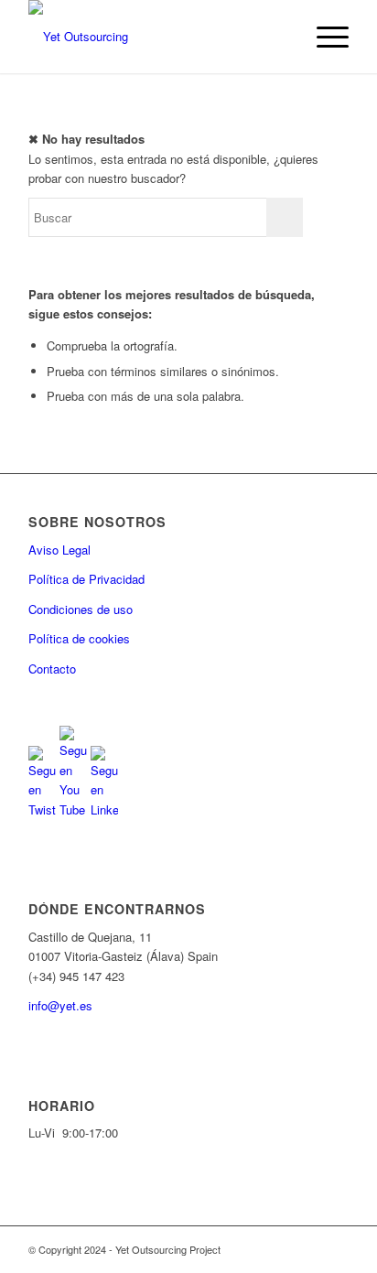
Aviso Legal (59, 549)
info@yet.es (60, 1005)
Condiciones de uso (80, 609)
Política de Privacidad (86, 579)
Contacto (52, 668)
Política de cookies (79, 638)
